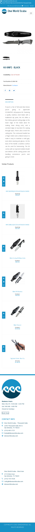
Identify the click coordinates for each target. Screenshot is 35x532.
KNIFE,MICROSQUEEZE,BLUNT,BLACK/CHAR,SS (17, 191)
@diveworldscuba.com (15, 481)
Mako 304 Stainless (17, 291)
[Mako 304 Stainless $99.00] (17, 284)
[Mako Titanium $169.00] (17, 317)
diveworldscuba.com (11, 436)
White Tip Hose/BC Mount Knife (17, 258)
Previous (3, 45)
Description (9, 102)
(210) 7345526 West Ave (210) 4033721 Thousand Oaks (16, 2)
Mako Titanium (17, 325)
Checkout (18, 6)
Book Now (5, 413)
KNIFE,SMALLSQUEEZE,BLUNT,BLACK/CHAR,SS (17, 225)
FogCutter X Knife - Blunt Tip (17, 358)
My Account (11, 6)
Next (32, 45)
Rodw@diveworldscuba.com (13, 433)
